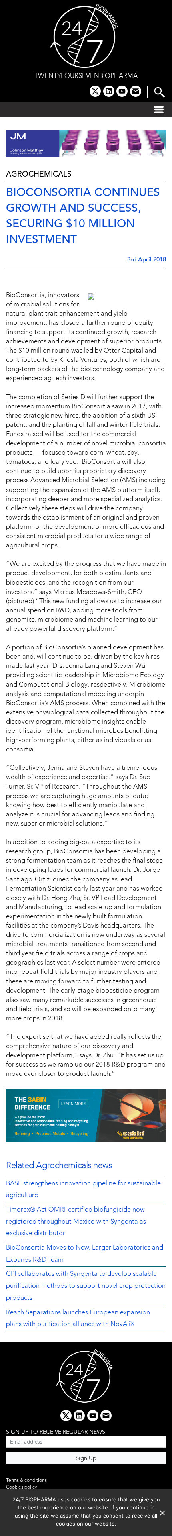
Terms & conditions (26, 1480)
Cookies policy (21, 1487)
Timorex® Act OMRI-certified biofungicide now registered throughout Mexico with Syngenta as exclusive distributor (76, 1222)
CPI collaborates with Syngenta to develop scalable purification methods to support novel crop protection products (86, 1286)
